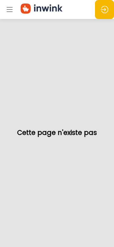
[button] (9, 9)
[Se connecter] (104, 9)
